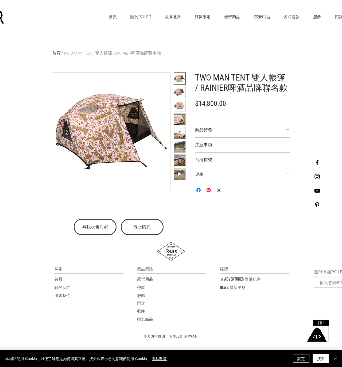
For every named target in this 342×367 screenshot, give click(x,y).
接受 (321, 358)
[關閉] (335, 358)
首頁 (56, 53)
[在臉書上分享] (198, 190)
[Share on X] (219, 190)
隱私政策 (159, 358)
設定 (301, 358)
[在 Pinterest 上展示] (208, 190)
